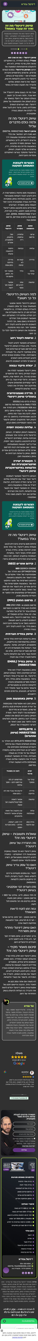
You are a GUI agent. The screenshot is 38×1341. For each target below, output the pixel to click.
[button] (26, 53)
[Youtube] (29, 1273)
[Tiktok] (23, 1273)
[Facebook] (32, 1273)
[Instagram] (26, 1273)
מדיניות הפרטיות (28, 1146)
